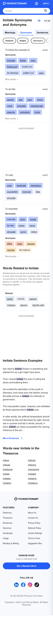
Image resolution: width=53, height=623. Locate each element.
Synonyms (26, 32)
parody (10, 99)
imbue (6, 460)
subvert (33, 298)
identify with (38, 305)
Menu (46, 3)
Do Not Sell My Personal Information (26, 595)
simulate (21, 105)
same (10, 298)
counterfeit (12, 191)
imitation (7, 483)
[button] (36, 3)
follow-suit (12, 66)
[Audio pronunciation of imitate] (39, 21)
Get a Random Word (26, 565)
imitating (32, 478)
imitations (33, 483)
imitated (32, 473)
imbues (6, 464)
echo (22, 219)
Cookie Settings (35, 533)
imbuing (32, 464)
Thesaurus (7, 517)
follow (23, 60)
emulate (11, 60)
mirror (32, 225)
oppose (31, 243)
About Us (32, 512)
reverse (11, 250)
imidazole (8, 469)
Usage (6, 538)
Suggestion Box (35, 543)
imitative (11, 305)
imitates (7, 478)
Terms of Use (34, 538)
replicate (26, 191)
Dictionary (7, 512)
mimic (40, 99)
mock (9, 105)
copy (33, 60)
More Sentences (11, 438)
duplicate (21, 185)
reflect (34, 231)
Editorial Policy (34, 528)
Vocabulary (8, 533)
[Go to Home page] (15, 3)
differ (9, 243)
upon (41, 72)
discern (24, 305)
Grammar (7, 528)
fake (38, 191)
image (33, 219)
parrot (23, 231)
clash (19, 243)
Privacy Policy (34, 522)
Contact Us (33, 517)
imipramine (33, 469)
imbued (31, 460)
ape (21, 99)
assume (11, 112)
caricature (25, 112)
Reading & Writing (11, 543)
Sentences (42, 32)
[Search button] (45, 10)
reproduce (36, 185)
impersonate (37, 105)
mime (37, 112)
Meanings (10, 32)
